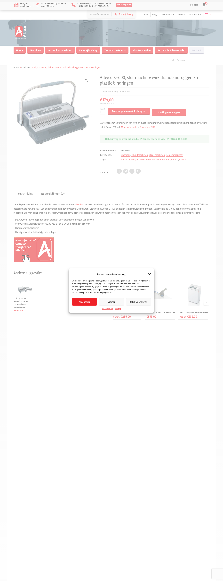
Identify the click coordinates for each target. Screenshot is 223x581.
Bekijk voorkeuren (138, 301)
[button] (149, 274)
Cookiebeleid (107, 309)
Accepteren (84, 301)
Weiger (111, 301)
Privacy (118, 309)
